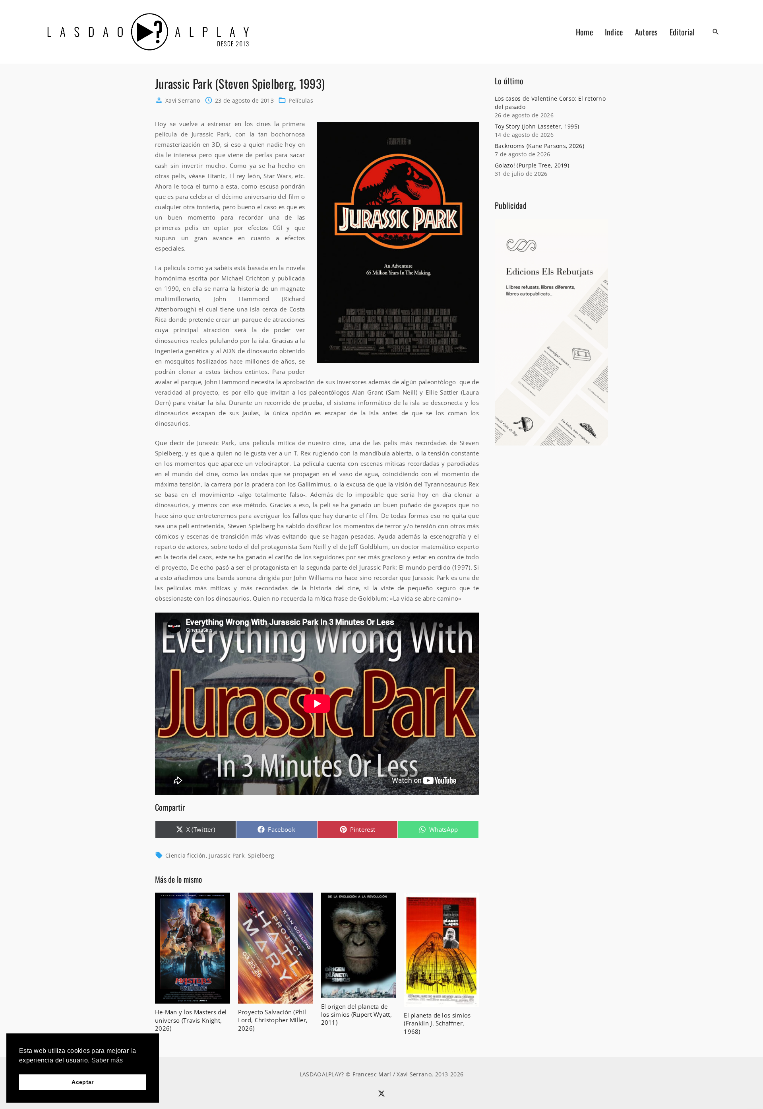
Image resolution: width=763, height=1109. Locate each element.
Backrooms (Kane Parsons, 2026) (539, 146)
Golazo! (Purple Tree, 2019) (532, 165)
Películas (301, 100)
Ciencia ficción (185, 855)
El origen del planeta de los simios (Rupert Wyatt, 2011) (356, 1014)
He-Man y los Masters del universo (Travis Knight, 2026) (191, 1020)
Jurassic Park (226, 855)
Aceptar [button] (82, 1082)
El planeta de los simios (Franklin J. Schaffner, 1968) (437, 1023)
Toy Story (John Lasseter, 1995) (537, 126)
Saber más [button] (107, 1060)
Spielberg (261, 855)
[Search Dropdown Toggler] (716, 32)
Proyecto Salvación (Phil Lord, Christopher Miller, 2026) (273, 1020)
